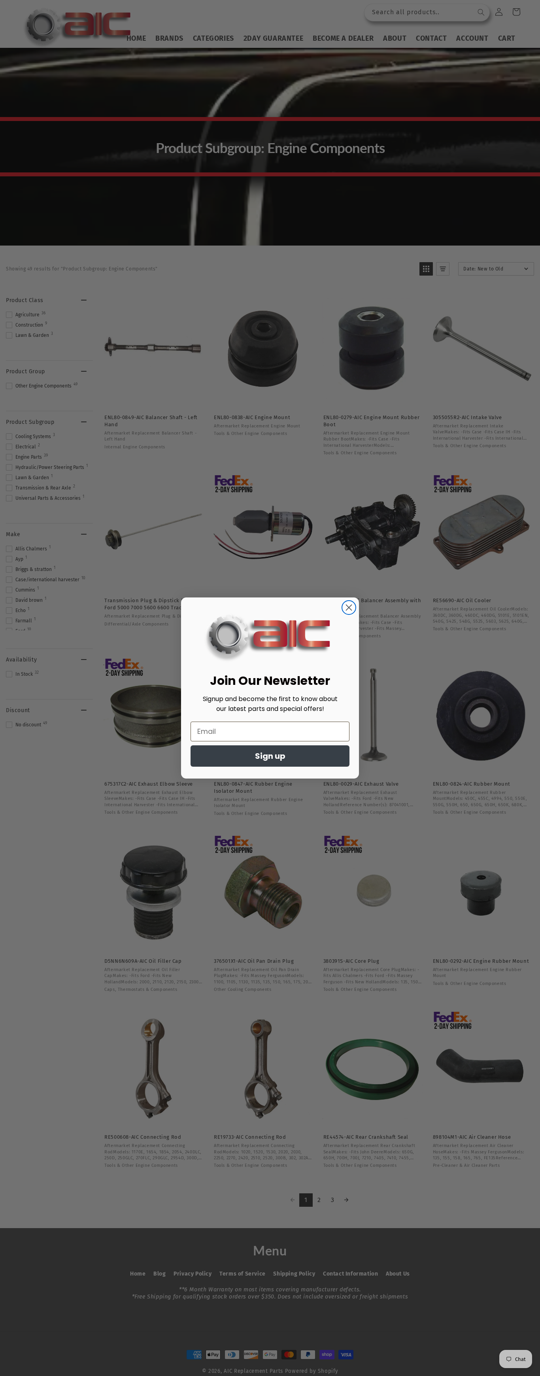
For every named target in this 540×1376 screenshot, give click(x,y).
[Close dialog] (349, 607)
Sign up (270, 756)
